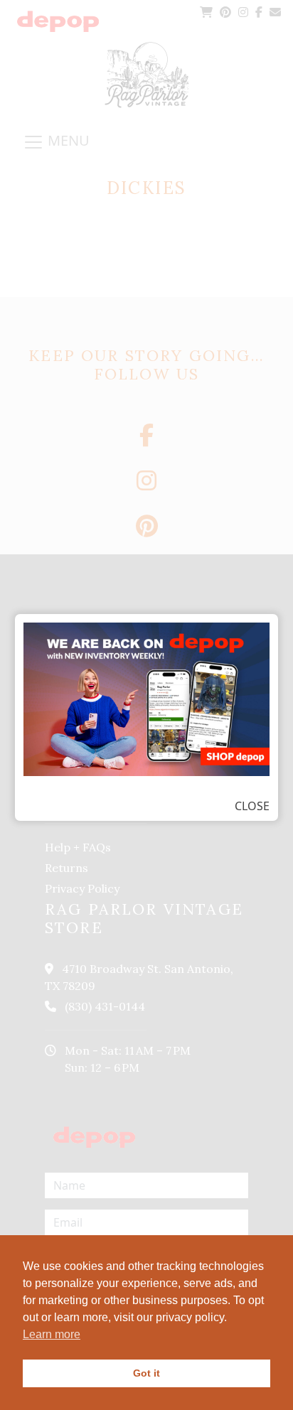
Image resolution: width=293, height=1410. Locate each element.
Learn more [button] (51, 1334)
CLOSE (252, 806)
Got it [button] (146, 1373)
